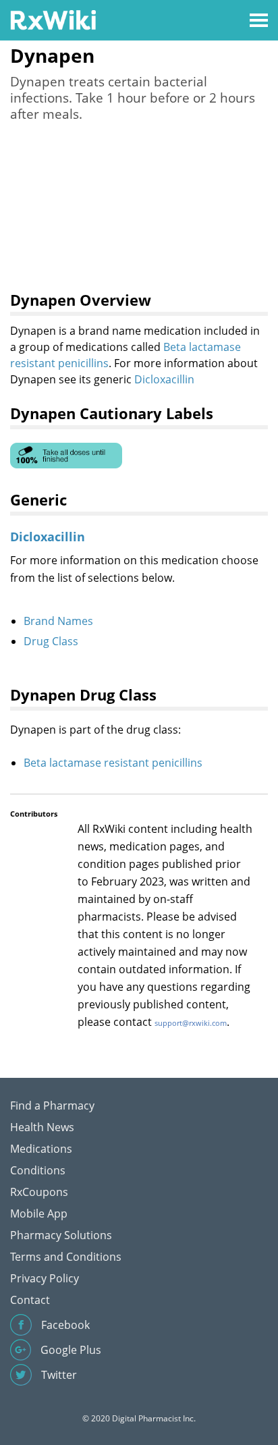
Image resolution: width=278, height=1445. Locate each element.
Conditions (37, 1170)
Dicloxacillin (164, 379)
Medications (41, 1148)
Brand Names (58, 621)
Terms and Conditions (65, 1256)
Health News (42, 1127)
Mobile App (38, 1213)
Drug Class (51, 641)
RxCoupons (39, 1191)
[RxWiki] (53, 19)
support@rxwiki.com (191, 1023)
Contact (30, 1299)
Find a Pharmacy (52, 1105)
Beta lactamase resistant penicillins (113, 762)
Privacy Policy (44, 1278)
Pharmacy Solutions (61, 1235)
